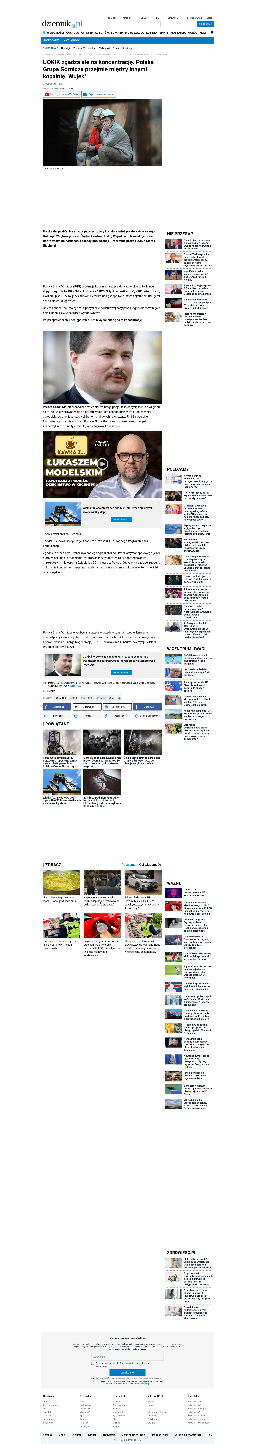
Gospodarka (51, 40)
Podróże (84, 1423)
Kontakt (47, 1434)
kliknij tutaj (144, 1384)
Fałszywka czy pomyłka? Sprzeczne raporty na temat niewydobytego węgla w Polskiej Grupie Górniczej (60, 762)
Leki (150, 1408)
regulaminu (129, 1363)
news (80, 54)
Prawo (151, 1401)
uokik (73, 698)
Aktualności (72, 40)
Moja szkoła (118, 1412)
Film (115, 1419)
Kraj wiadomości (150, 864)
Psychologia (153, 1419)
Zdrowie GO (79, 48)
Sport (82, 1416)
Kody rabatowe (120, 1405)
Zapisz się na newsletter (101, 94)
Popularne (128, 864)
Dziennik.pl (86, 1396)
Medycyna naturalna (157, 1412)
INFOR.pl (112, 18)
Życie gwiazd (119, 1416)
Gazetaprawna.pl (51, 1405)
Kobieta (116, 1401)
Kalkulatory (194, 1396)
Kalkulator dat (194, 1401)
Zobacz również (121, 519)
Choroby (152, 1416)
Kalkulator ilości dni (197, 1405)
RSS (210, 1434)
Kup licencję (75, 686)
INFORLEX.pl (143, 18)
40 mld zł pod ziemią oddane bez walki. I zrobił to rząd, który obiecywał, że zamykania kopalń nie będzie (102, 801)
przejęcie (87, 698)
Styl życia (152, 1423)
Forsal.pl (47, 1412)
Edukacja (117, 1408)
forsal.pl (127, 18)
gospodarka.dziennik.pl (64, 54)
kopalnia (60, 698)
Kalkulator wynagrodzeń (199, 1423)
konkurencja (105, 698)
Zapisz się (127, 1372)
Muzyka (116, 1423)
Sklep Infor (48, 1423)
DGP (158, 18)
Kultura (116, 1426)
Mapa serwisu (160, 1434)
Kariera (92, 1434)
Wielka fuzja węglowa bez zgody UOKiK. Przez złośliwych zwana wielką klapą (118, 510)
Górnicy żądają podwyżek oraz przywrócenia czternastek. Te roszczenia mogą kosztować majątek (102, 762)
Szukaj (207, 24)
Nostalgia (66, 48)
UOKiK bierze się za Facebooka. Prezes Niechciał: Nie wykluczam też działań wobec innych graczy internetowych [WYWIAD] (119, 660)
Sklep (209, 18)
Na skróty (48, 1396)
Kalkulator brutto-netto (198, 1419)
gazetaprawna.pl (194, 18)
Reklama (76, 1434)
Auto (82, 1401)
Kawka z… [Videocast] (99, 48)
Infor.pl (46, 1401)
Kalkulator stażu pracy (198, 1408)
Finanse (151, 1405)
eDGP (45, 1408)
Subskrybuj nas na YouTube (64, 94)
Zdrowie (84, 1419)
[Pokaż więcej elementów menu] (211, 33)
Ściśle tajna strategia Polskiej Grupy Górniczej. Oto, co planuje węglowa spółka (142, 760)
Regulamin (109, 1434)
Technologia (85, 1405)
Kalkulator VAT (195, 1412)
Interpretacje (49, 1419)
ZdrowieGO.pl (173, 18)
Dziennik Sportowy (122, 48)
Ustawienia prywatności (188, 1434)
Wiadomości (85, 1412)
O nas (61, 1434)
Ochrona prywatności (133, 1434)
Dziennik (46, 54)
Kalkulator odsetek (196, 1416)
